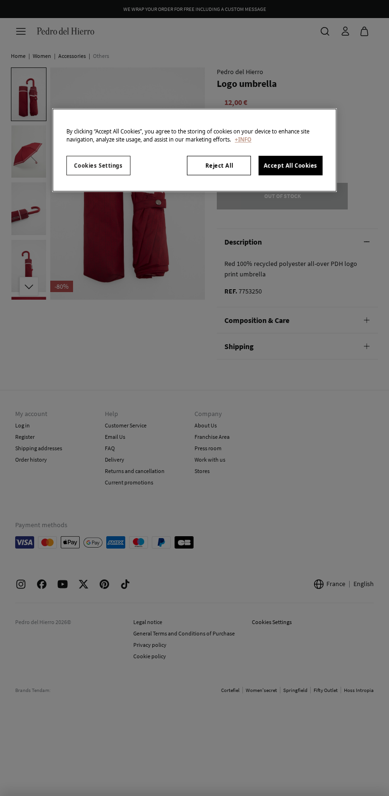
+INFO (243, 139)
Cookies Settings (98, 165)
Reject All (219, 165)
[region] (194, 150)
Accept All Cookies (290, 165)
